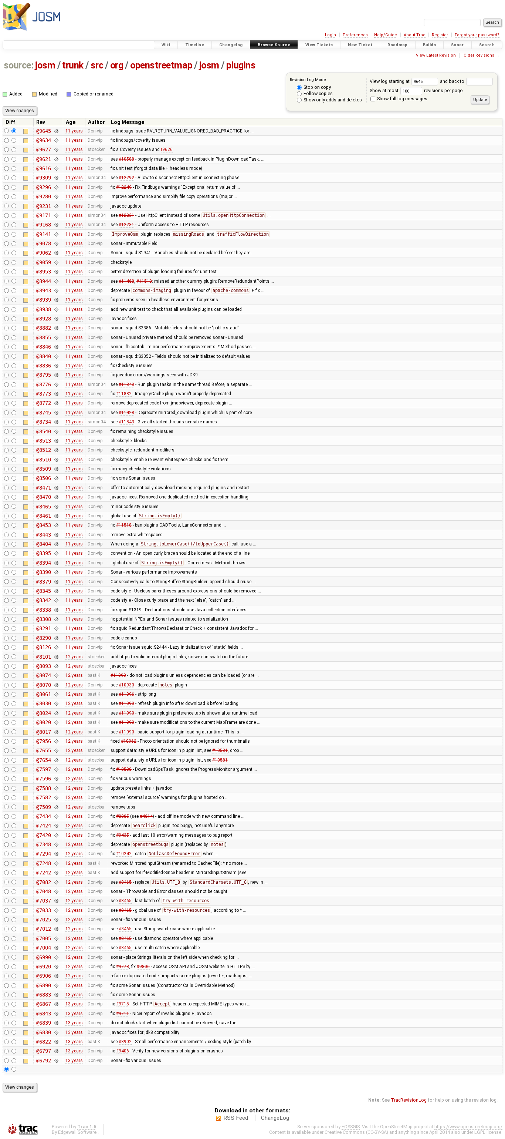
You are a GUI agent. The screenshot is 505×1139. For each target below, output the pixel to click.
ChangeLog (275, 1118)
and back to (452, 81)
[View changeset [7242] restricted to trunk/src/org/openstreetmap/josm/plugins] (56, 873)
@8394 (43, 563)
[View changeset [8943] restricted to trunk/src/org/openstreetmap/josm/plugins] (56, 290)
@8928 (43, 319)
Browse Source (274, 45)
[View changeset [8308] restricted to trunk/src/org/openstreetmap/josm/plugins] (56, 619)
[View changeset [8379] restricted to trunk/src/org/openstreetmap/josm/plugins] (56, 582)
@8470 (43, 497)
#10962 (128, 741)
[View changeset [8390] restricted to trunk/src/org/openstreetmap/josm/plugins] (56, 572)
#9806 (143, 966)
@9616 (43, 168)
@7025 (43, 920)
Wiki (166, 45)
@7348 (43, 844)
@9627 (43, 149)
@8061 (43, 694)
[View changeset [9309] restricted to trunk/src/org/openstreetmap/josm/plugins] (56, 178)
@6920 (43, 967)
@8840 (43, 356)
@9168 (43, 225)
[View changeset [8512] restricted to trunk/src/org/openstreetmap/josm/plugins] (56, 450)
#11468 (126, 281)
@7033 (43, 910)
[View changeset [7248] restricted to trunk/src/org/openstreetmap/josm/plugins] (56, 863)
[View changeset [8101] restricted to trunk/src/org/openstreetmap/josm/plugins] (56, 657)
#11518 (144, 281)
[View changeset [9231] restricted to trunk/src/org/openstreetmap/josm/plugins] (56, 206)
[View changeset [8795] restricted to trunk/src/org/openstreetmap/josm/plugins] (56, 375)
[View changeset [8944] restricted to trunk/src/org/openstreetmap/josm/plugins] (56, 281)
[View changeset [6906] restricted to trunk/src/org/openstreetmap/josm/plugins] (56, 976)
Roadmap (397, 45)
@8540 (43, 431)
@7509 (43, 807)
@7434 (43, 816)
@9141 (43, 234)
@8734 (43, 422)
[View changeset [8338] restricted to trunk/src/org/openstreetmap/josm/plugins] (56, 610)
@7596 (43, 779)
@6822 (43, 1042)
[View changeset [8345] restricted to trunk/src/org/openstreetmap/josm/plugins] (56, 591)
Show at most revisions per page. (417, 90)
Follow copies (317, 93)
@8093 (43, 666)
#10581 (220, 750)
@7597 (43, 769)
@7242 (43, 873)
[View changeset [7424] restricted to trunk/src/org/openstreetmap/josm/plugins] (56, 826)
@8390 (43, 572)
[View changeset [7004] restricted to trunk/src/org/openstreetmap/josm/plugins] (56, 948)
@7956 (43, 741)
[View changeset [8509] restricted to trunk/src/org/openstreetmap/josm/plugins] (56, 469)
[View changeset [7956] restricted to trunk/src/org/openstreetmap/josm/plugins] (56, 741)
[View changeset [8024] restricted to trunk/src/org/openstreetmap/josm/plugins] (56, 713)
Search (487, 45)
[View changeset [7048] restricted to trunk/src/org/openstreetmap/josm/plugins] (56, 891)
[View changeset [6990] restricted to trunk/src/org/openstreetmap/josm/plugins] (56, 957)
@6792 (43, 1061)
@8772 (43, 403)
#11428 (126, 412)
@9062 (43, 253)
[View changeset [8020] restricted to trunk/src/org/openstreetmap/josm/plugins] (56, 722)
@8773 (43, 394)
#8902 (125, 1041)
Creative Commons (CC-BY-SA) (356, 1132)
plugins (241, 65)
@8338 (43, 610)
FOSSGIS (351, 1126)
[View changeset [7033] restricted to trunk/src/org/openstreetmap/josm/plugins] (56, 910)
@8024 (43, 713)
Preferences (355, 35)
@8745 (43, 413)
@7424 (43, 826)
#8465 (125, 882)
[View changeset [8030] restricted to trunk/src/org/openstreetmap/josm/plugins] (56, 703)
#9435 (122, 835)
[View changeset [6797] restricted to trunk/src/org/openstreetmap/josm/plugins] (56, 1051)
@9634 (43, 140)
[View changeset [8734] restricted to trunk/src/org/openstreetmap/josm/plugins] (56, 422)
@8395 (43, 553)
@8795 (43, 375)
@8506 (43, 478)
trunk (73, 65)
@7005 (43, 938)
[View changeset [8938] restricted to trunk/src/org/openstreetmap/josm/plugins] (56, 309)
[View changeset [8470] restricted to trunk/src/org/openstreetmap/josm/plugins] (56, 497)
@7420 (43, 835)
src (97, 65)
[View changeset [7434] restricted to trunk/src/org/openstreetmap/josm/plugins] (56, 816)
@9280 (43, 196)
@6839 (43, 1023)
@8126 (43, 647)
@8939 (43, 300)
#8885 (122, 816)
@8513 (43, 441)
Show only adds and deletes (332, 100)
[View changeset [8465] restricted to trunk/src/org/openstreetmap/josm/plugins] (56, 507)
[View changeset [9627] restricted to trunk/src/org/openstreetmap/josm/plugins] (56, 149)
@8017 (43, 732)
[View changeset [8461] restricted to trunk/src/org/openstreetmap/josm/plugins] (56, 516)
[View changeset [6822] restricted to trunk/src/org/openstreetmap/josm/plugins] (56, 1042)
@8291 (43, 628)
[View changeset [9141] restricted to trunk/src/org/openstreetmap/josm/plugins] (56, 234)
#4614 (146, 816)
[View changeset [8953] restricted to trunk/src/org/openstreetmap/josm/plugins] (56, 272)
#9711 (122, 1013)
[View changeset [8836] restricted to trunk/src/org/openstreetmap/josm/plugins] (56, 366)
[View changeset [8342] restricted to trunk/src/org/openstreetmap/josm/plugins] (56, 600)
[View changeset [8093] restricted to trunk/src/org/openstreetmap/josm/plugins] (56, 666)
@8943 (43, 290)
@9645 (43, 131)
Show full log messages (401, 98)
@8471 (43, 488)
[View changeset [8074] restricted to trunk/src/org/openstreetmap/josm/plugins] (56, 675)
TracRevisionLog (409, 1100)
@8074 (43, 675)
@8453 (43, 525)
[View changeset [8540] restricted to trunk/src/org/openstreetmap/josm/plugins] (56, 431)
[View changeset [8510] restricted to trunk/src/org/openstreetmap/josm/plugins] (56, 460)
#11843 (126, 384)
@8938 (43, 309)
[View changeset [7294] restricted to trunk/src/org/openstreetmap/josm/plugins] (56, 854)
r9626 (167, 149)
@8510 (43, 460)
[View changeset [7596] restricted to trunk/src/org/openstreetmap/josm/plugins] (56, 779)
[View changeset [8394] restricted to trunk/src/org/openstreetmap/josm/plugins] (56, 563)
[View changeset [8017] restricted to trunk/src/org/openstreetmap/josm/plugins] (56, 732)
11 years (74, 131)
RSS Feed (235, 1118)
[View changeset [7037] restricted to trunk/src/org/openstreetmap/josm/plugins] (56, 901)
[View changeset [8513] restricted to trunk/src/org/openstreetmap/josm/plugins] (56, 441)
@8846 (43, 347)
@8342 (43, 600)
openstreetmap (161, 65)
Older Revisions (479, 55)
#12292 (126, 177)
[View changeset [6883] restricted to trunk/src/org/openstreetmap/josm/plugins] (56, 995)
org (116, 65)
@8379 (43, 582)
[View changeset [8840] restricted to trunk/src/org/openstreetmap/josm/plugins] (56, 356)
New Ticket (360, 45)
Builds (429, 45)
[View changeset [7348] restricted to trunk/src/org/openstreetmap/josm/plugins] (56, 844)
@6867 (43, 1004)
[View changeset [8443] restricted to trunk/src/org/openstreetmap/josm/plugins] (56, 535)
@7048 (43, 891)
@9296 (43, 187)
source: (19, 65)
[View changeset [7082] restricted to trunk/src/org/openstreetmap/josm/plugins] (56, 882)
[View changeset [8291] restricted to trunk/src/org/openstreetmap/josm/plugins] (56, 628)
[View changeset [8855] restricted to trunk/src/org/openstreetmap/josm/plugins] (56, 337)
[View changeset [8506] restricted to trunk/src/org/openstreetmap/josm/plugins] (56, 478)
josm (45, 65)
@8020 (43, 722)
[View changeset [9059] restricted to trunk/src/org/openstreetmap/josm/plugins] (56, 262)
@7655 (43, 750)
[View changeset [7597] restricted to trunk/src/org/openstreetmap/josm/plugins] (56, 769)
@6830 (43, 1032)
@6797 (43, 1051)
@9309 (43, 178)
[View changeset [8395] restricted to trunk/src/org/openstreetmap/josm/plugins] (56, 553)
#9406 (122, 1051)
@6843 (43, 1014)
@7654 (43, 760)
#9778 (122, 966)
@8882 (43, 328)
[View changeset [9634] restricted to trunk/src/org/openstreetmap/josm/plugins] (56, 140)
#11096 (126, 694)
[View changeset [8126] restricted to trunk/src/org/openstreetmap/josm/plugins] (56, 647)
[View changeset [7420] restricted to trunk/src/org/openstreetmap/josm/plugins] (56, 835)
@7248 (43, 863)
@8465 (43, 507)
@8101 (43, 657)
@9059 (43, 262)
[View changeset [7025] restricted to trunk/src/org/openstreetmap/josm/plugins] (56, 920)
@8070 (43, 685)
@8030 (43, 703)
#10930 (126, 685)
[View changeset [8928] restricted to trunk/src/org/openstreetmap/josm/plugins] (56, 319)
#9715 (122, 1004)
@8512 (43, 450)
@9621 (43, 159)
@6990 (43, 957)
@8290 (43, 638)
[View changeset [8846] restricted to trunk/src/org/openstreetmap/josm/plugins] (56, 347)
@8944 (43, 281)
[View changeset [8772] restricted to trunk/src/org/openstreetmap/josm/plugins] (56, 403)
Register (440, 35)
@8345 (43, 591)
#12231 (126, 215)
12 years (74, 656)
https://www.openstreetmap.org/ (468, 1126)
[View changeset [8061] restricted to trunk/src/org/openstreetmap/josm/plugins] (56, 694)
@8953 (43, 272)
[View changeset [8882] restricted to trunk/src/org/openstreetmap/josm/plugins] (56, 328)
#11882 (124, 393)
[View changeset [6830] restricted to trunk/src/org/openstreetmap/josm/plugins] (56, 1032)
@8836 (43, 366)
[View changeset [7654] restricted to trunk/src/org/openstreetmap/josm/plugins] (56, 760)
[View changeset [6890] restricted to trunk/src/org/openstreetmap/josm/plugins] (56, 985)
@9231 (43, 206)
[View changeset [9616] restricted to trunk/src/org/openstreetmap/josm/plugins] (56, 168)
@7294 (43, 854)
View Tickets (319, 45)
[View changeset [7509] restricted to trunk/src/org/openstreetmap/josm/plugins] (56, 807)
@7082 (43, 882)
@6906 (43, 976)
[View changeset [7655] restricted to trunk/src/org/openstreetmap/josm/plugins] (56, 750)
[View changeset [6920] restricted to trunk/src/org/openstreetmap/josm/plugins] (56, 967)
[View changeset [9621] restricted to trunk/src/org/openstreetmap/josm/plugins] (56, 159)
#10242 (124, 853)
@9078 (43, 243)
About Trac (415, 35)
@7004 (43, 948)
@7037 (43, 901)
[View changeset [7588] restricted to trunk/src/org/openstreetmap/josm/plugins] (56, 788)
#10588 (126, 159)
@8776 (43, 384)
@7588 (43, 788)
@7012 (43, 929)
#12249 (124, 187)
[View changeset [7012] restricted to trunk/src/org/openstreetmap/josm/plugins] (56, 929)
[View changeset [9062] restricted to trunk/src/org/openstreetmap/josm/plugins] (56, 253)
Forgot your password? (477, 35)
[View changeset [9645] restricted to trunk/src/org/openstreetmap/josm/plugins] (56, 131)
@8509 (43, 469)
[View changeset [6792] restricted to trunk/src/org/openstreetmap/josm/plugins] (56, 1061)
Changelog (231, 45)
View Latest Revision (436, 55)
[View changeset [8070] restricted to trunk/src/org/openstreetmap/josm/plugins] (56, 685)
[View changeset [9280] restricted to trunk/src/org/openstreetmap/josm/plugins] (56, 196)
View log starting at (390, 81)
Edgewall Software (77, 1132)
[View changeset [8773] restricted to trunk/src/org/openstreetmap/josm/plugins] (56, 394)
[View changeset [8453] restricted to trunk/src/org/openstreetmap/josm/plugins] (56, 525)
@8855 (43, 337)
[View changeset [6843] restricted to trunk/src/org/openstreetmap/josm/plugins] (56, 1014)
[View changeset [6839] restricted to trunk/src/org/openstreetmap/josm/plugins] (56, 1023)
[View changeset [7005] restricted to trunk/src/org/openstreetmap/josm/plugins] (56, 938)
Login (330, 35)
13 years (74, 994)
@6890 (43, 985)
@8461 (43, 516)
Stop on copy (316, 87)
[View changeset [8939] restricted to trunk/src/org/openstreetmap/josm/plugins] (56, 300)
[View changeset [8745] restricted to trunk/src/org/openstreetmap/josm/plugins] (56, 413)
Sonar (457, 45)
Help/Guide (385, 35)
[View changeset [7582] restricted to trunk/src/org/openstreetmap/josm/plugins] (56, 797)
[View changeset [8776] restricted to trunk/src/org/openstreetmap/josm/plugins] (56, 384)
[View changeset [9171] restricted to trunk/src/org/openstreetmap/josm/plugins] (56, 215)
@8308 (43, 619)
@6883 (43, 995)
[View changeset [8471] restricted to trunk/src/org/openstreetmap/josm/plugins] (56, 488)
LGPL (479, 1132)
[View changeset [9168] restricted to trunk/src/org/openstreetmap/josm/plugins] (56, 225)
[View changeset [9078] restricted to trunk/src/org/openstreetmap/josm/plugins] (56, 243)
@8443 (43, 535)
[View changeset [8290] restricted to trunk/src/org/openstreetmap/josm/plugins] (56, 638)
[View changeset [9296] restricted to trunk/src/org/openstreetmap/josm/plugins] (56, 187)
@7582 (43, 797)
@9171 (43, 215)
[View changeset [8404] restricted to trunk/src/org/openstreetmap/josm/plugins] (56, 544)
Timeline (194, 45)
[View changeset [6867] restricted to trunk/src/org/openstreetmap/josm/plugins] (56, 1004)
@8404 (43, 544)
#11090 (118, 675)
